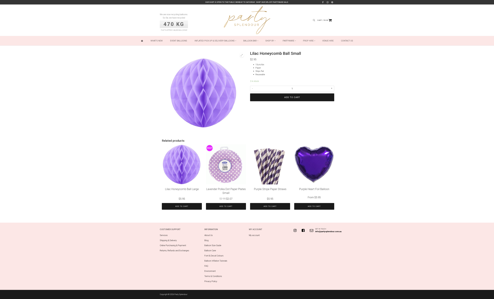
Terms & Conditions (213, 276)
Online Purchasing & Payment (173, 245)
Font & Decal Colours (213, 255)
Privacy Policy (210, 281)
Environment (210, 271)
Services (164, 235)
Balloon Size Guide (212, 245)
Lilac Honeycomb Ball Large (182, 189)
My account (254, 235)
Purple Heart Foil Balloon (314, 189)
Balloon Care (210, 250)
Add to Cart (181, 206)
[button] (241, 55)
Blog (206, 240)
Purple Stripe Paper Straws (270, 189)
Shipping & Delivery (168, 240)
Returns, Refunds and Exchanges (174, 250)
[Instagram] (328, 2)
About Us (208, 235)
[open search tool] (314, 20)
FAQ (206, 266)
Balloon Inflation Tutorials (215, 261)
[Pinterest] (332, 2)
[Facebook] (323, 2)
